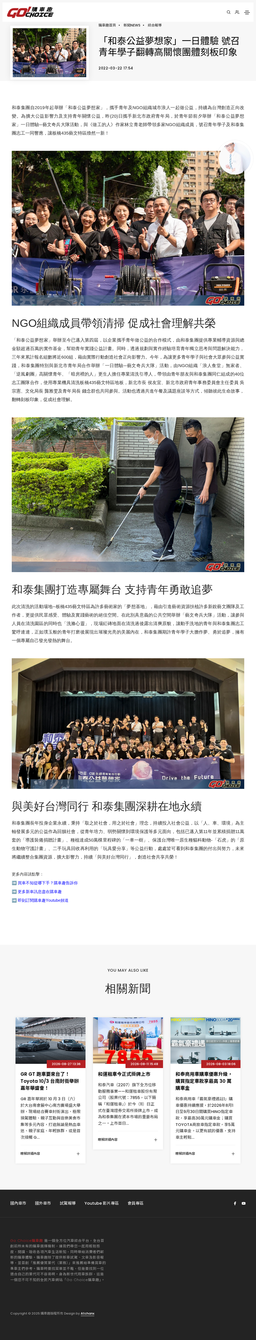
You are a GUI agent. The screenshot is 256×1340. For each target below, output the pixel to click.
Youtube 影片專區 (101, 1203)
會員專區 (136, 1203)
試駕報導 (68, 1203)
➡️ (14, 883)
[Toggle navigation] (247, 12)
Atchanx (87, 1313)
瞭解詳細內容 (30, 1153)
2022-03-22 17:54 (115, 68)
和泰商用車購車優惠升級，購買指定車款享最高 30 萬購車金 (204, 1081)
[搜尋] (228, 12)
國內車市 (18, 1203)
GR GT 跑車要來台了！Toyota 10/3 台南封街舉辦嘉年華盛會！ (49, 1081)
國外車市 (43, 1203)
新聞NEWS (132, 25)
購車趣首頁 (107, 25)
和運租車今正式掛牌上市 (124, 1074)
